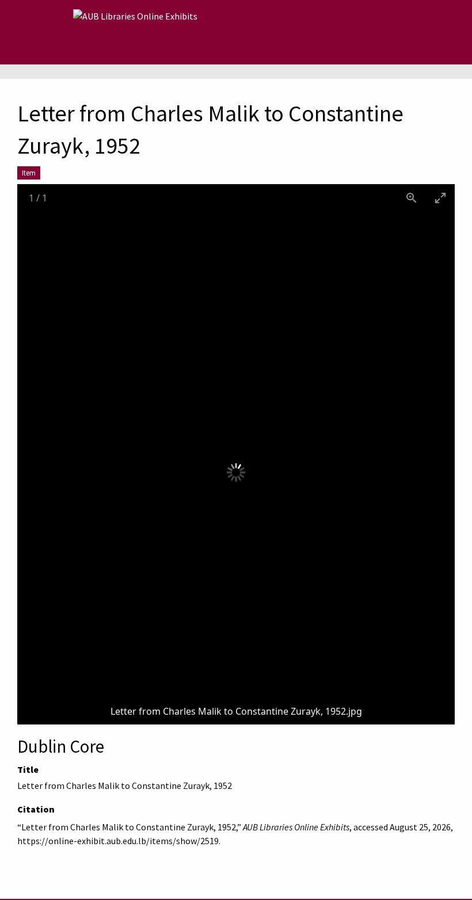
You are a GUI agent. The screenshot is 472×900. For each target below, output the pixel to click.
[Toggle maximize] (440, 197)
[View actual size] (411, 197)
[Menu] (55, 32)
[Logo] (135, 32)
